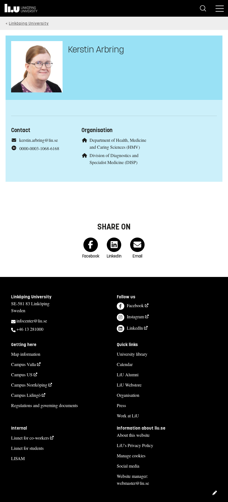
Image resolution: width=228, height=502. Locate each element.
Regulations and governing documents (44, 405)
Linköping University (29, 23)
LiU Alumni (127, 374)
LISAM (18, 458)
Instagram (135, 316)
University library (132, 354)
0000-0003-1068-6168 (39, 148)
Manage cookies (131, 455)
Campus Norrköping (29, 385)
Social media (128, 466)
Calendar (125, 364)
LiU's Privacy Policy (135, 445)
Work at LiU (128, 415)
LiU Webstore (129, 385)
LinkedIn (135, 328)
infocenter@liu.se (31, 321)
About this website (133, 435)
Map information (25, 354)
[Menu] (219, 8)
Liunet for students (27, 448)
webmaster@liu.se (133, 483)
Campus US (22, 374)
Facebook (135, 305)
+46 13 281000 (29, 329)
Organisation (128, 395)
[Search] (203, 8)
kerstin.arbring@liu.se (38, 140)
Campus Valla (23, 364)
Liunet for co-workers (30, 438)
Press (121, 405)
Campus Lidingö (26, 395)
